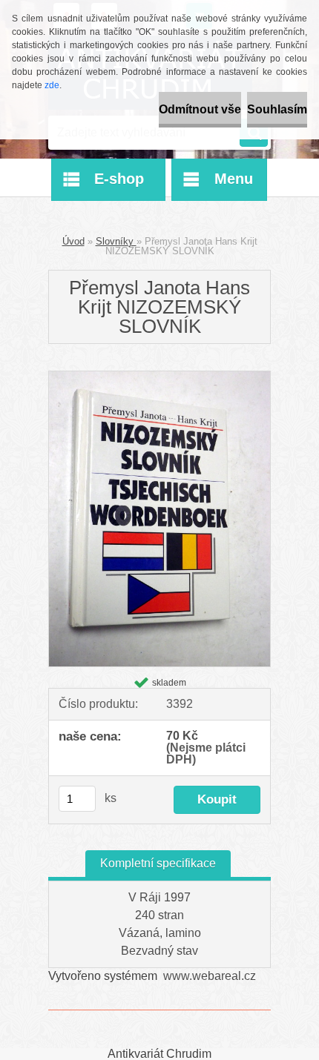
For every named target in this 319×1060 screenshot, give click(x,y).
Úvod (73, 241)
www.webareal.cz (209, 976)
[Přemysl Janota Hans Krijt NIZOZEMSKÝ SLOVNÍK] (159, 377)
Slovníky (116, 241)
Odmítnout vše (200, 109)
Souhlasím (277, 109)
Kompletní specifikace (158, 863)
